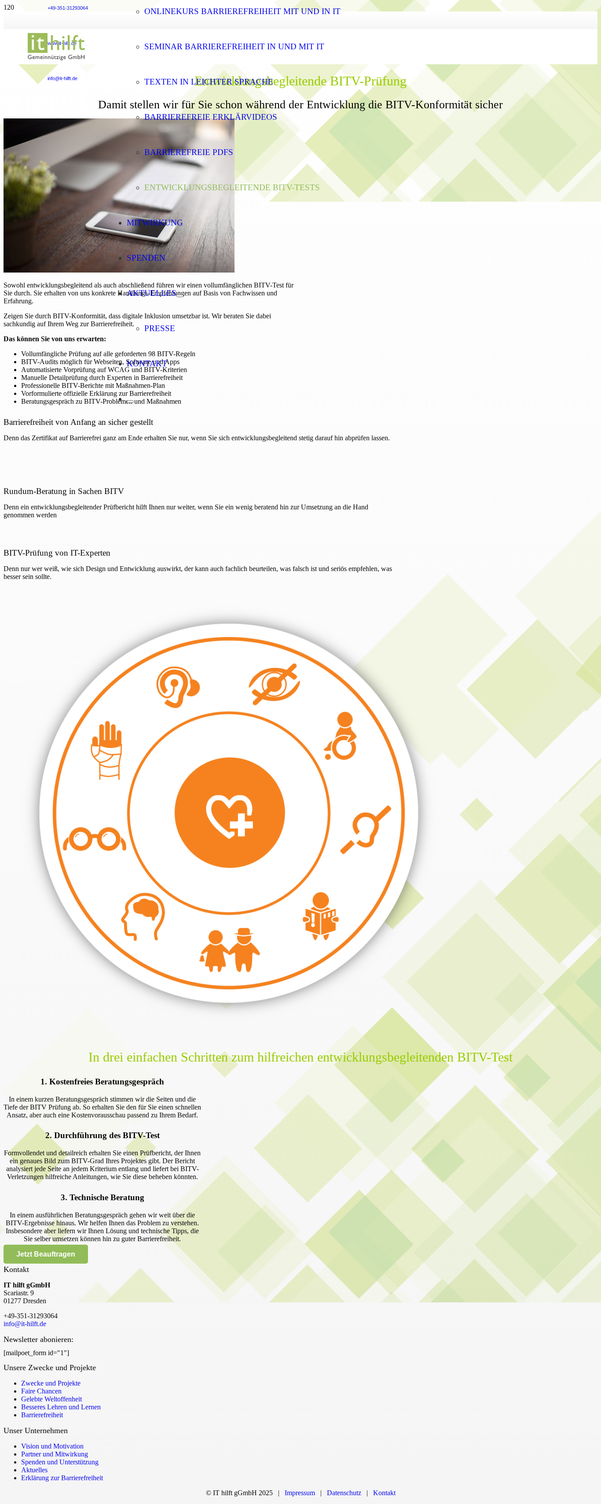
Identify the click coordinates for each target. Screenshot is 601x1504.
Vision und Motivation (52, 1446)
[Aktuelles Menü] (179, 296)
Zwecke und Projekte (51, 1383)
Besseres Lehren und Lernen (61, 1407)
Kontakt (384, 1493)
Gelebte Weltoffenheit (51, 1399)
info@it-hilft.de (25, 1323)
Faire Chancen (41, 1391)
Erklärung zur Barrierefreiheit (62, 1478)
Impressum (300, 1493)
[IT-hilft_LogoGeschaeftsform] (56, 62)
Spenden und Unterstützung (60, 1462)
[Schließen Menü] (130, 401)
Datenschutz (346, 1493)
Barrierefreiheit (42, 1415)
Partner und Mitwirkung (54, 1454)
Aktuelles (34, 1470)
